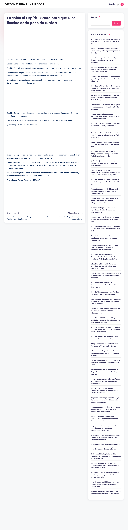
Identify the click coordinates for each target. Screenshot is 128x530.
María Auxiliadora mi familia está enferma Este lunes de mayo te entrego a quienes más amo (105, 465)
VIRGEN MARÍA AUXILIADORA (25, 4)
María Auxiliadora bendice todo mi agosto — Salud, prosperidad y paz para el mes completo (104, 69)
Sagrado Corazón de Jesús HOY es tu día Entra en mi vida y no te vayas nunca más (106, 219)
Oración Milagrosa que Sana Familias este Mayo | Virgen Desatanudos (105, 293)
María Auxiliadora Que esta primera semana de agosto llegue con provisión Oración (105, 51)
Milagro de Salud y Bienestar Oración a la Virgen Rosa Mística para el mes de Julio (106, 144)
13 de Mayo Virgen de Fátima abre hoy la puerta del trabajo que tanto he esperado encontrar (105, 437)
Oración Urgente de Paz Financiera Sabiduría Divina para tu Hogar (104, 338)
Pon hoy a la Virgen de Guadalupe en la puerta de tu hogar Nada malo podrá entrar (105, 362)
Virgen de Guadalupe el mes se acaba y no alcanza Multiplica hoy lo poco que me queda (106, 275)
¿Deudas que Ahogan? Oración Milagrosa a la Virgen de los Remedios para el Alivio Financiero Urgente (105, 172)
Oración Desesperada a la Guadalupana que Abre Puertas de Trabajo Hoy (104, 238)
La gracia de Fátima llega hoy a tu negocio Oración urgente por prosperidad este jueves (104, 428)
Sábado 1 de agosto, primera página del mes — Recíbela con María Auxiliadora (104, 60)
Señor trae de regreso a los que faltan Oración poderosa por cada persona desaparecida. (105, 381)
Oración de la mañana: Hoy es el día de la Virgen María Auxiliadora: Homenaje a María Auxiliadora (105, 329)
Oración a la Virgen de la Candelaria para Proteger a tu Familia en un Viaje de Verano (105, 135)
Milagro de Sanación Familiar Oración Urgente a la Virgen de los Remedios (105, 345)
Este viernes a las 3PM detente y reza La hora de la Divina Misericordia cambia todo (105, 484)
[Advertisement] (45, 44)
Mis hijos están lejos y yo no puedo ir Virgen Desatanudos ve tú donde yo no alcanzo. (105, 372)
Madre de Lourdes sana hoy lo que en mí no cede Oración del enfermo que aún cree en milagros (106, 301)
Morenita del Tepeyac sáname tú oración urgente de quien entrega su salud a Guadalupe (104, 390)
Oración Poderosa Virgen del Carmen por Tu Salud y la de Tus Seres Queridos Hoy (105, 182)
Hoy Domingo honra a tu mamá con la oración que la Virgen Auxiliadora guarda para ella (105, 475)
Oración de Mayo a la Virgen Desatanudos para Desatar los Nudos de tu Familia (105, 285)
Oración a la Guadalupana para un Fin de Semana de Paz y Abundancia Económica (105, 125)
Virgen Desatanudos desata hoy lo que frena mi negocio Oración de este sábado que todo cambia (105, 409)
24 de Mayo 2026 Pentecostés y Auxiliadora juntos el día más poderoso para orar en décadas (105, 320)
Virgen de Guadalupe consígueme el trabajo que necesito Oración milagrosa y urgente (104, 200)
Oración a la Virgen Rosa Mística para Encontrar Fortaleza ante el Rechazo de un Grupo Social (105, 88)
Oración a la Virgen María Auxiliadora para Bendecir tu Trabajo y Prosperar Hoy (105, 41)
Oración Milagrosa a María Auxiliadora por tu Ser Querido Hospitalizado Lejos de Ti (105, 229)
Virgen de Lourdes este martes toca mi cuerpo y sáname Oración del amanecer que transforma (105, 247)
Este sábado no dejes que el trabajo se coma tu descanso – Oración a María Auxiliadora (105, 107)
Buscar (94, 17)
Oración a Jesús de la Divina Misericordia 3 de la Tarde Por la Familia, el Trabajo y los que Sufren (104, 257)
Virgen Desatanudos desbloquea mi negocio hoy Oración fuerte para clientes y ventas (104, 191)
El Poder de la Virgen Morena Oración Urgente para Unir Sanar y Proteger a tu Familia (105, 353)
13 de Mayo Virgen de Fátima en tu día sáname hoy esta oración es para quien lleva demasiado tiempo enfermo (105, 447)
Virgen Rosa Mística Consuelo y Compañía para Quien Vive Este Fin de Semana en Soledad (105, 116)
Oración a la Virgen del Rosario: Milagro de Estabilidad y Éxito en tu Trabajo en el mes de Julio (104, 154)
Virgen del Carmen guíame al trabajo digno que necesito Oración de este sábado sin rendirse (105, 400)
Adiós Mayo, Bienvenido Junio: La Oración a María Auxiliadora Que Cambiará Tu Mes (103, 266)
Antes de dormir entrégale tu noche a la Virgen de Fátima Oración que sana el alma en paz (106, 493)
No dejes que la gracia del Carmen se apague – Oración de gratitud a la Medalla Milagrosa (105, 97)
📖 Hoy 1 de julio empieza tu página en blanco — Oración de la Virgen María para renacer (105, 163)
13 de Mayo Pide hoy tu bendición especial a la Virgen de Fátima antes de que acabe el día (106, 456)
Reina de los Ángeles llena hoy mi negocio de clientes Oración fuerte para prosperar (104, 210)
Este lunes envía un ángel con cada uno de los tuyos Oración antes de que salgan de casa (105, 311)
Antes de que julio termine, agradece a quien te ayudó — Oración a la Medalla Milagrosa (105, 79)
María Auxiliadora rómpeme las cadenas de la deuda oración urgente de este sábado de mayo (105, 419)
